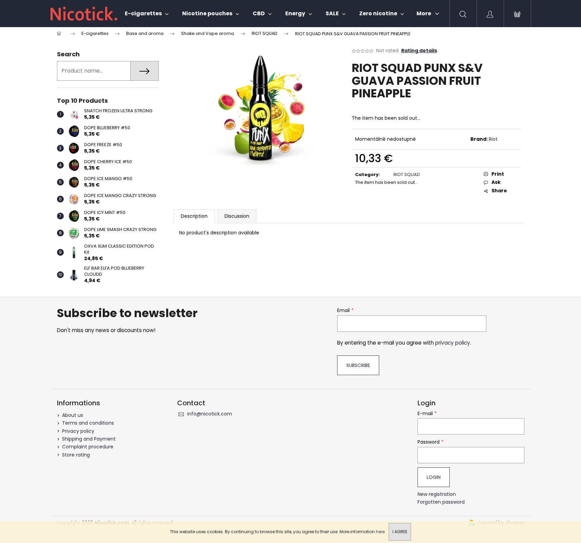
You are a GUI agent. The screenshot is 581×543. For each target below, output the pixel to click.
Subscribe (358, 365)
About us (72, 415)
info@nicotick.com (209, 413)
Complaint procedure (87, 446)
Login (434, 477)
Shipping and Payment (89, 438)
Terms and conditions (88, 423)
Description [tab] (194, 216)
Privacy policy (78, 431)
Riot (493, 139)
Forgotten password (441, 502)
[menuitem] (146, 13)
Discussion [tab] (237, 216)
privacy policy (452, 342)
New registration (437, 494)
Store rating (76, 454)
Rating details (419, 50)
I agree (399, 532)
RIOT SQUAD (406, 174)
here (380, 532)
